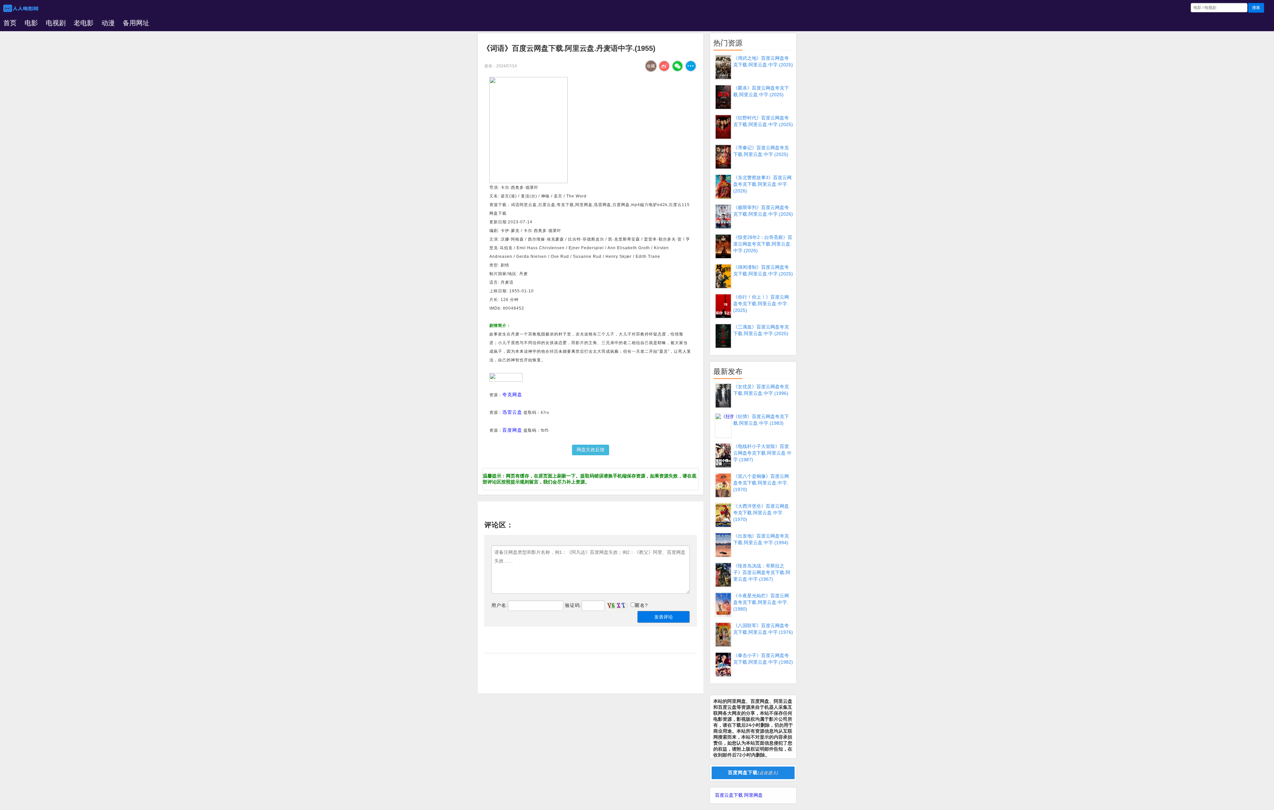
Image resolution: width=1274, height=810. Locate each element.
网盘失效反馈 (590, 449)
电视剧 (56, 23)
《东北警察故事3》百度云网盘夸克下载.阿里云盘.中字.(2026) (762, 184)
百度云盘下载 (729, 795)
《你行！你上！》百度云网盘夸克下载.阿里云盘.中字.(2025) (761, 303)
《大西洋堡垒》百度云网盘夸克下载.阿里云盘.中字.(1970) (761, 512)
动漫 (108, 23)
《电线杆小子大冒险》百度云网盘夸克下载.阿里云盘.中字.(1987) (762, 453)
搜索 (1256, 7)
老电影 (84, 23)
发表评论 (663, 617)
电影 (31, 23)
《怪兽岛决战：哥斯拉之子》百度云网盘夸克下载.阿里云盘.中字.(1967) (761, 572)
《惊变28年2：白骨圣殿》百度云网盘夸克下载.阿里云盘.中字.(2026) (762, 244)
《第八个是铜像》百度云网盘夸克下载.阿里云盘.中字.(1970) (761, 483)
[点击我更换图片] (617, 606)
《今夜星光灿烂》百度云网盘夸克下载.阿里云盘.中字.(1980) (761, 602)
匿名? (641, 605)
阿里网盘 (753, 795)
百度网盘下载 (753, 772)
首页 (10, 23)
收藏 (651, 66)
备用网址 (136, 23)
